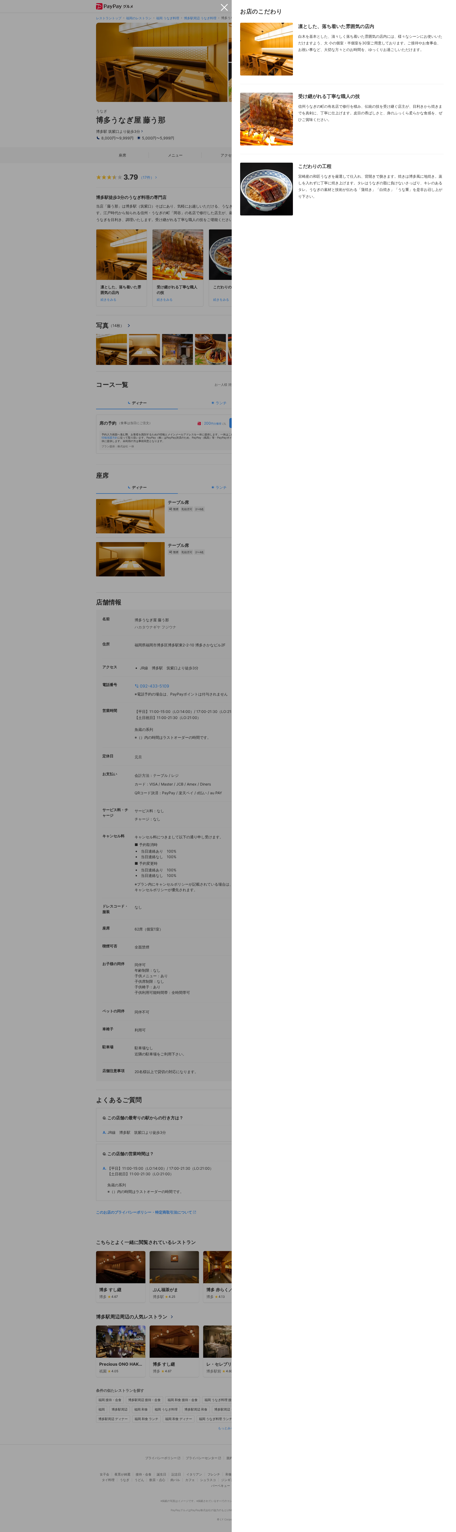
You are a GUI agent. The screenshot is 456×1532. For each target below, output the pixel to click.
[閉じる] (224, 7)
